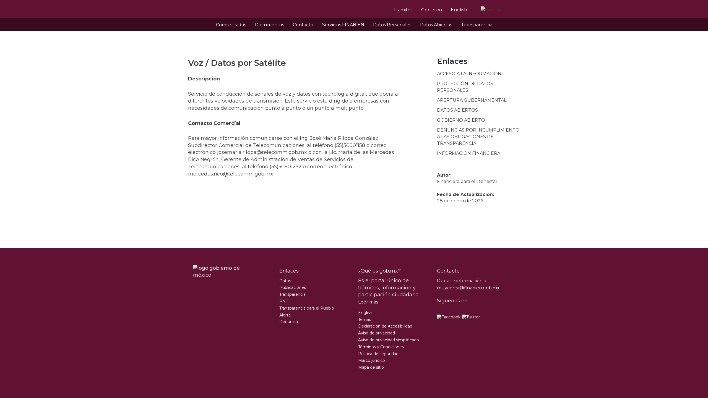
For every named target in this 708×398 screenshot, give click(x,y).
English (459, 9)
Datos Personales (392, 24)
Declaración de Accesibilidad (385, 326)
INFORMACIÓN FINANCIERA (468, 153)
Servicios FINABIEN (343, 24)
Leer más (368, 302)
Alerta (285, 315)
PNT (283, 301)
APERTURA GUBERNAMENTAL (471, 100)
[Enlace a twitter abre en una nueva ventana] (471, 317)
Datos (285, 280)
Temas (364, 319)
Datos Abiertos (436, 24)
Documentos (269, 24)
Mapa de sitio (371, 367)
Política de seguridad (378, 353)
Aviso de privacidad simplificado (388, 339)
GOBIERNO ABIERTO (461, 120)
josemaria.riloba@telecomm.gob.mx (262, 152)
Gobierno (431, 9)
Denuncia (288, 321)
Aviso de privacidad (376, 333)
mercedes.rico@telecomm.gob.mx (230, 174)
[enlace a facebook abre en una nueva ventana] (448, 317)
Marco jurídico (371, 360)
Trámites (402, 9)
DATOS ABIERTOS (457, 110)
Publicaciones (292, 287)
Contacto (303, 24)
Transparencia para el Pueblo (306, 308)
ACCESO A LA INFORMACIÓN (469, 73)
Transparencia (476, 24)
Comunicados (231, 24)
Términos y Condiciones (381, 346)
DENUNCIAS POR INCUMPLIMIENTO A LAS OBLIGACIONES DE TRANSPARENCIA (478, 136)
